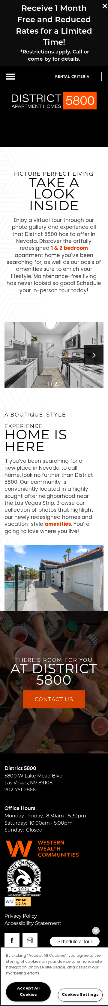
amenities (58, 524)
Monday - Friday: (24, 816)
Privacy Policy (20, 916)
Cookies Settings (80, 995)
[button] (105, 6)
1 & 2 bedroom (69, 248)
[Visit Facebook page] (12, 940)
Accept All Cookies (28, 991)
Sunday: (14, 830)
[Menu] (10, 76)
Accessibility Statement (33, 923)
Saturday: (15, 823)
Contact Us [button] (54, 699)
